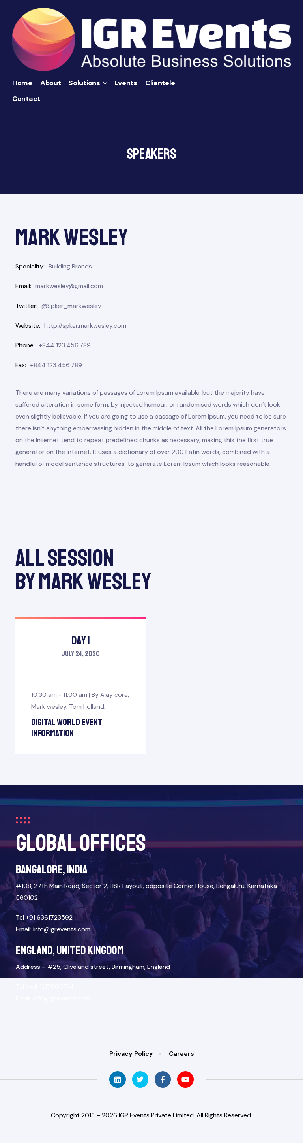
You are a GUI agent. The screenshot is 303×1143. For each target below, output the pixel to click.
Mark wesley (48, 706)
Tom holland (86, 706)
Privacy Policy (131, 1053)
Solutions (84, 83)
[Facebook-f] (163, 1079)
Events (125, 83)
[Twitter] (140, 1079)
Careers (181, 1053)
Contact (26, 98)
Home (22, 83)
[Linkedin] (117, 1079)
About (50, 83)
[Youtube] (185, 1079)
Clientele (160, 83)
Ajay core (114, 695)
